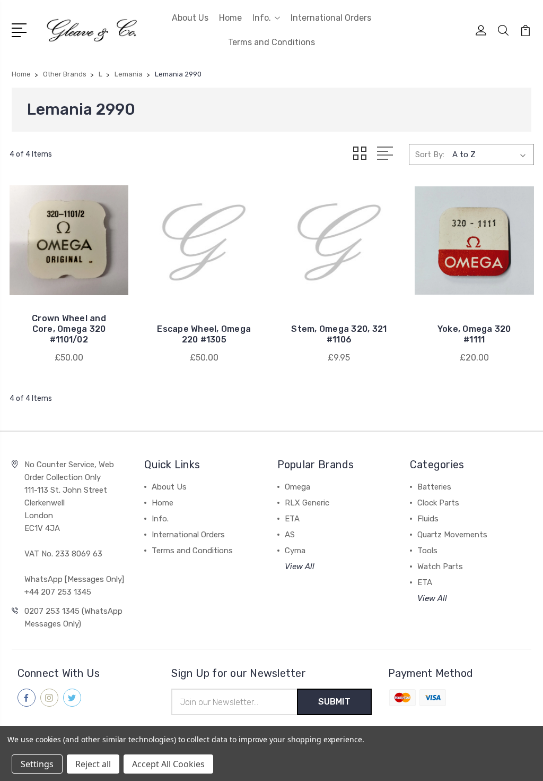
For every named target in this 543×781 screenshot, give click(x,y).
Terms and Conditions (271, 42)
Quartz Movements (452, 534)
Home (230, 18)
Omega (297, 487)
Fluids (428, 518)
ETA (292, 518)
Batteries (434, 487)
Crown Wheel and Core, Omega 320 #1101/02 (69, 329)
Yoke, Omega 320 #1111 (474, 334)
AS (290, 534)
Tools (427, 550)
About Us (190, 18)
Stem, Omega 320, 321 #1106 (339, 334)
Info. (261, 18)
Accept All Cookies (168, 764)
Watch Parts (440, 566)
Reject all (93, 764)
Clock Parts (438, 503)
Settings (37, 764)
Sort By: (429, 154)
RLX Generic (307, 503)
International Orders (331, 18)
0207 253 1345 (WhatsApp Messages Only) (73, 617)
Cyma (295, 550)
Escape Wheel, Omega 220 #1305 (204, 334)
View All (299, 566)
